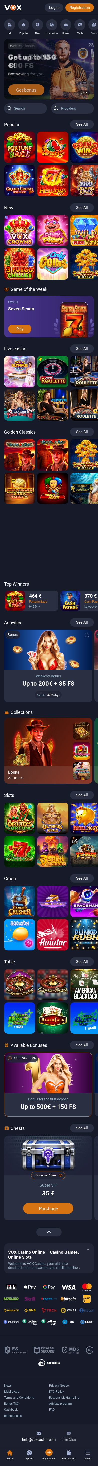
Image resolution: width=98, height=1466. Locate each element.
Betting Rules (13, 1416)
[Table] (79, 24)
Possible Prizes (45, 1175)
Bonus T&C (11, 1403)
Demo (20, 158)
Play (19, 329)
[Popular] (23, 24)
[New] (37, 24)
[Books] (65, 24)
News (8, 1385)
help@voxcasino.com (39, 1439)
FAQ (52, 1410)
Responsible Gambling (64, 1397)
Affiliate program (60, 1403)
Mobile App (11, 1391)
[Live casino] (51, 24)
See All (82, 124)
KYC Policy (56, 1391)
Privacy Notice (59, 1385)
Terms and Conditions (19, 1397)
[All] (9, 24)
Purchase (48, 1208)
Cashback (11, 1410)
